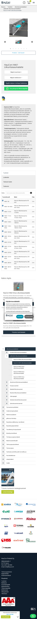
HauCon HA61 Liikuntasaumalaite (12, 10)
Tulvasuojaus (10, 448)
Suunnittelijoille (5, 584)
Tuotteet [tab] (5, 173)
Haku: (3, 193)
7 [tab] (26, 49)
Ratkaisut (4, 583)
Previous (5, 42)
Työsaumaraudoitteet (12, 407)
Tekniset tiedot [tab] (7, 182)
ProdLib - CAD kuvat (18, 53)
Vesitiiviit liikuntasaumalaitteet (18, 352)
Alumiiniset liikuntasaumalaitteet (19, 382)
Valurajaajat (13, 396)
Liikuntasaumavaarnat (16, 403)
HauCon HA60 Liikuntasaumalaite (23, 359)
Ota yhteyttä (5, 617)
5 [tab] (21, 49)
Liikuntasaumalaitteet (20, 7)
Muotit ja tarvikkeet (11, 433)
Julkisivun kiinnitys (11, 418)
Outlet (8, 463)
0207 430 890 (8, 565)
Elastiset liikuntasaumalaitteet (18, 393)
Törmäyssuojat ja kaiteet (13, 437)
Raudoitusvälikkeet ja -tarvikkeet (15, 422)
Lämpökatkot (9, 459)
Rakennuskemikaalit (12, 440)
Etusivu (3, 7)
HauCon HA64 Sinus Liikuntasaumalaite (19, 372)
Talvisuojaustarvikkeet (12, 444)
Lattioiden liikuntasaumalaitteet (12, 8)
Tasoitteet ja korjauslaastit (13, 429)
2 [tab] (13, 49)
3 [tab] (16, 49)
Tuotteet (10, 7)
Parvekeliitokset (10, 455)
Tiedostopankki (5, 588)
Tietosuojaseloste (6, 572)
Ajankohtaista (5, 586)
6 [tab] (24, 49)
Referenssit (4, 590)
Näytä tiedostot (15, 77)
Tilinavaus (4, 593)
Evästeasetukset (6, 575)
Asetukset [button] (19, 316)
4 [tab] (18, 49)
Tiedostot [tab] (6, 186)
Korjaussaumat (14, 386)
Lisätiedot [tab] (6, 177)
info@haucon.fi (9, 567)
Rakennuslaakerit (11, 414)
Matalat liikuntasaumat (16, 389)
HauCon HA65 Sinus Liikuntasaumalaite (19, 377)
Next (32, 42)
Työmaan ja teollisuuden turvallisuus (16, 452)
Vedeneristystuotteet (12, 411)
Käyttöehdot (5, 573)
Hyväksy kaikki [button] (29, 316)
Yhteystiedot (5, 592)
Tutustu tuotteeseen (18, 332)
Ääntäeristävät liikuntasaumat (18, 400)
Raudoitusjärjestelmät (12, 426)
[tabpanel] (18, 42)
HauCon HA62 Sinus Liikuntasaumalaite (19, 367)
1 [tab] (10, 49)
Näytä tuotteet (16, 72)
